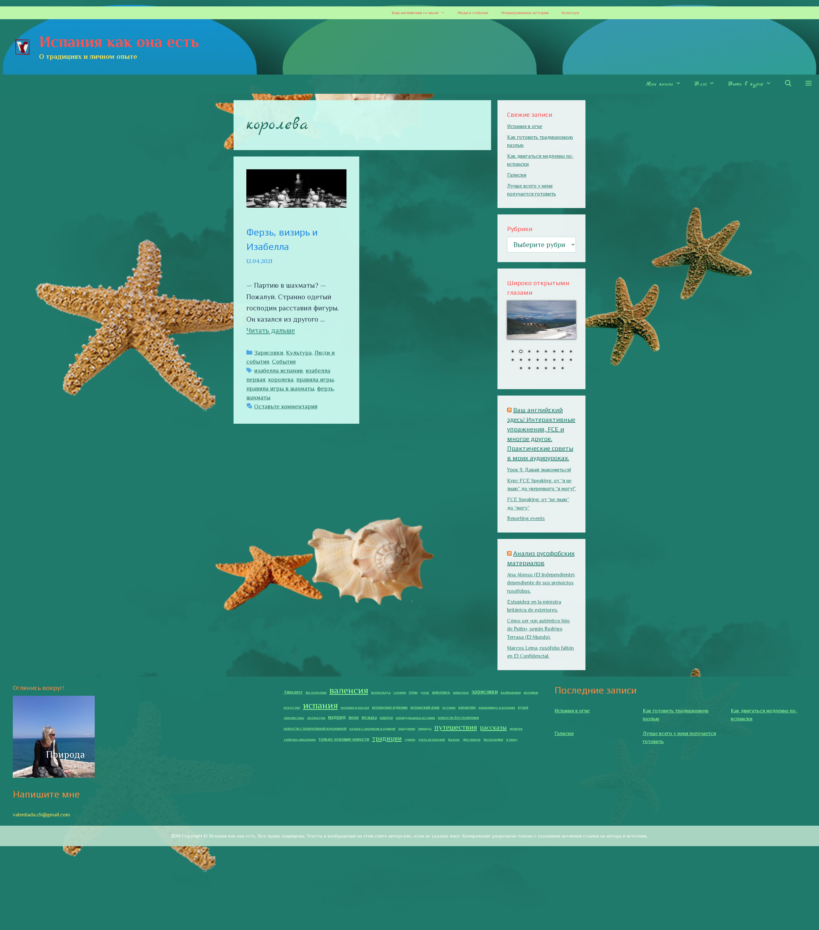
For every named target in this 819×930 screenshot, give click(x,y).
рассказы (493, 727)
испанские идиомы (390, 707)
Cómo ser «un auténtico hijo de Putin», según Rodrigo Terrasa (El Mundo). (538, 629)
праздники (406, 728)
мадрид (337, 717)
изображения (511, 692)
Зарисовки (268, 352)
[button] (444, 12)
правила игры (315, 379)
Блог (700, 84)
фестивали (472, 739)
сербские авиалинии (300, 739)
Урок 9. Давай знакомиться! (539, 470)
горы (413, 692)
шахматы (258, 397)
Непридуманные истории (525, 12)
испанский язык (425, 707)
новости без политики (458, 717)
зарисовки (485, 691)
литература (316, 717)
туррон (410, 739)
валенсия (349, 690)
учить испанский (431, 739)
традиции (387, 738)
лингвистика (294, 717)
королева (280, 379)
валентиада (381, 692)
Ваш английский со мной (415, 12)
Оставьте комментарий (285, 406)
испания (320, 705)
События (284, 361)
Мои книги (659, 84)
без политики (316, 692)
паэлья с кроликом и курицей (372, 728)
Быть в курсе (745, 84)
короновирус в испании (497, 707)
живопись (441, 692)
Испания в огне (524, 126)
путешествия (455, 727)
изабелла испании (278, 370)
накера (386, 717)
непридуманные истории (415, 717)
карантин (467, 707)
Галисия (516, 175)
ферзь (325, 388)
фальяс (454, 739)
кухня (523, 707)
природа (425, 728)
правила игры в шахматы (280, 388)
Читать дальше (270, 330)
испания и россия (355, 707)
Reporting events (526, 518)
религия (516, 728)
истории (449, 707)
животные (461, 692)
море (354, 717)
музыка (369, 717)
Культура (570, 12)
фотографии (493, 739)
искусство (292, 707)
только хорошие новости (344, 739)
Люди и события (472, 12)
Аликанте (293, 691)
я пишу (511, 739)
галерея (400, 692)
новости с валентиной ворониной (315, 728)
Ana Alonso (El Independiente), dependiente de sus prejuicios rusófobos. (541, 583)
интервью (531, 692)
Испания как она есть (119, 42)
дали (424, 692)
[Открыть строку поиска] (788, 84)
